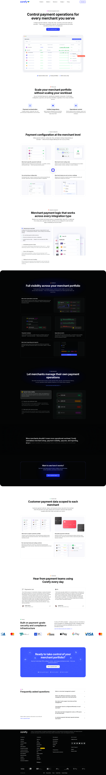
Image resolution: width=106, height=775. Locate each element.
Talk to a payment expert (25, 718)
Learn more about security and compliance (62, 628)
